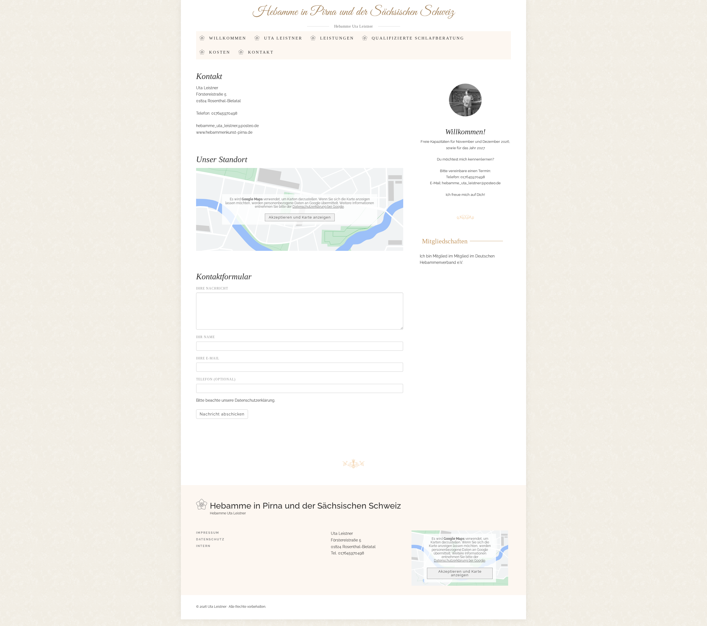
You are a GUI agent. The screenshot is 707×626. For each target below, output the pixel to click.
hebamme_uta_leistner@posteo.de (227, 125)
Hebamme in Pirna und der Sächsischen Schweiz (353, 12)
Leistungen (337, 38)
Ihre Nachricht (212, 288)
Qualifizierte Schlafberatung (418, 38)
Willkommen (227, 38)
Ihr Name (205, 337)
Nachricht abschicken (222, 414)
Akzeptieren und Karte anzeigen (300, 217)
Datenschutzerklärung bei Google (318, 207)
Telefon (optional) (216, 379)
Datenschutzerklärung (255, 400)
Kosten (219, 52)
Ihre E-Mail (207, 358)
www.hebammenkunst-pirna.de (224, 132)
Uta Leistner (283, 38)
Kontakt (261, 52)
